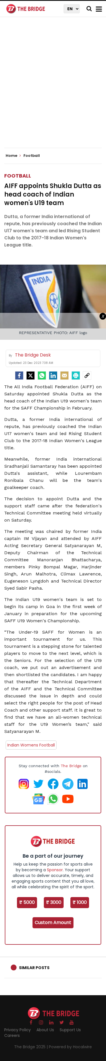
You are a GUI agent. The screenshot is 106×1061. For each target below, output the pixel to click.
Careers (12, 1035)
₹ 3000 (53, 902)
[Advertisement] (53, 87)
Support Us (70, 1030)
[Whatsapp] (42, 375)
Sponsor (55, 870)
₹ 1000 (80, 902)
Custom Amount (53, 922)
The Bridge (71, 765)
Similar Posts (34, 968)
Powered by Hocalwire (70, 1047)
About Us (45, 1030)
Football (17, 175)
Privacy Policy (17, 1030)
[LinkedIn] (53, 375)
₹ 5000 (27, 902)
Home (12, 155)
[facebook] (19, 375)
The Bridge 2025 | (31, 1047)
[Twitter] (30, 375)
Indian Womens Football (31, 745)
